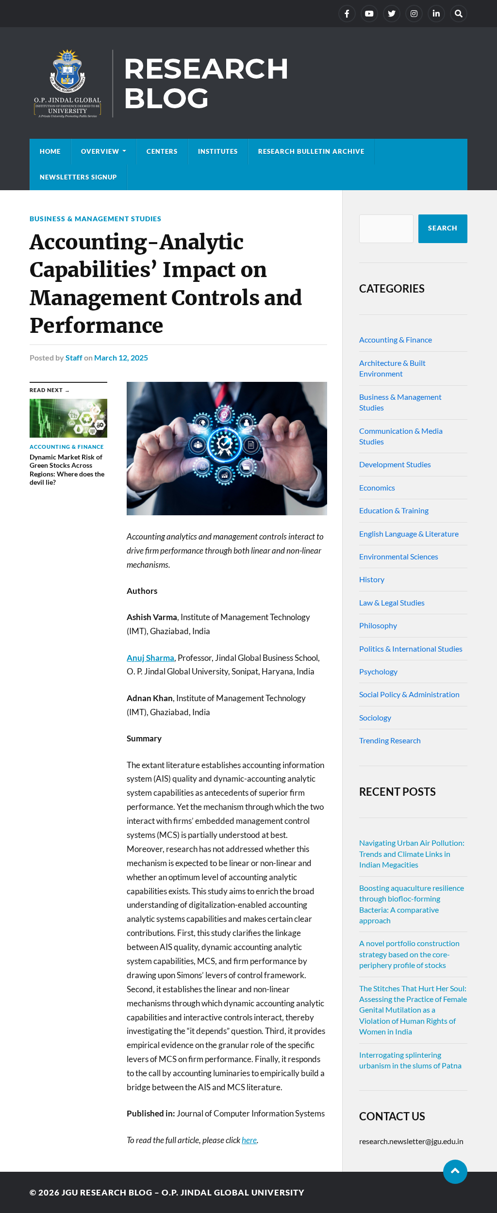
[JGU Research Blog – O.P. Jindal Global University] (248, 83)
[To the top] (455, 1172)
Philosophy (378, 625)
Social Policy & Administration (409, 694)
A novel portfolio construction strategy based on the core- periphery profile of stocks (409, 953)
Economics (377, 487)
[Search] (458, 13)
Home (50, 151)
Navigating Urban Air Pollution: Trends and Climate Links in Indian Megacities (411, 853)
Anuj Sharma (150, 658)
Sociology (375, 717)
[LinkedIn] (436, 13)
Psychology (378, 671)
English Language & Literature (409, 533)
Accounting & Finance (395, 339)
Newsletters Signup (78, 177)
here (249, 1140)
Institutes (218, 151)
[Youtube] (369, 13)
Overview (100, 151)
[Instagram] (414, 13)
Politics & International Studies (411, 648)
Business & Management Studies (96, 218)
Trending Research (390, 740)
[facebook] (347, 13)
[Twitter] (391, 13)
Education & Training (394, 510)
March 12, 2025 (121, 357)
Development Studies (395, 464)
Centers (162, 151)
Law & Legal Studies (392, 602)
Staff (74, 357)
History (371, 579)
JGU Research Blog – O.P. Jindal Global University (183, 1192)
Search (443, 228)
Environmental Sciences (398, 556)
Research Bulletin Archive (311, 151)
